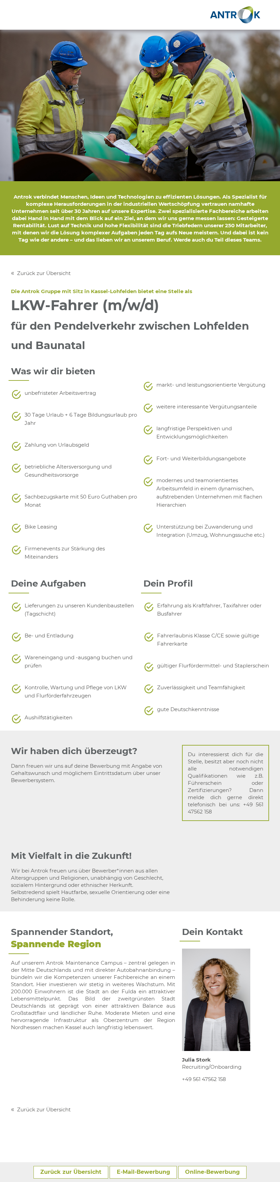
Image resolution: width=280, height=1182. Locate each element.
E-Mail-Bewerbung (143, 1172)
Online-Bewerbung (212, 1172)
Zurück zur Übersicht (44, 273)
